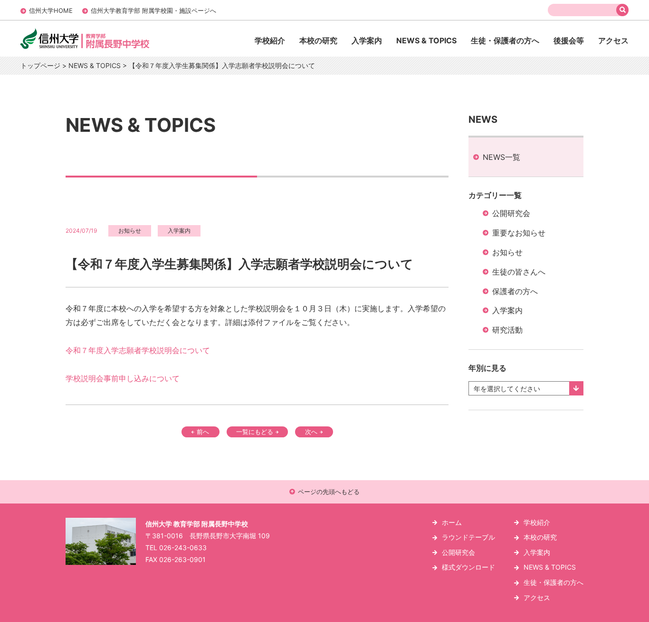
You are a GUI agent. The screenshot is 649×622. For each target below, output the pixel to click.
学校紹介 (270, 40)
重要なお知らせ (518, 232)
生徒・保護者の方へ (505, 40)
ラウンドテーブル (468, 537)
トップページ (40, 65)
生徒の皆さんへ (518, 271)
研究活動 (507, 330)
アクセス (613, 40)
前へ (203, 431)
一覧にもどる (254, 431)
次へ (311, 431)
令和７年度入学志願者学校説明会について (138, 350)
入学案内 (367, 40)
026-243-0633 (183, 547)
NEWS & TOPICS (426, 40)
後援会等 (569, 40)
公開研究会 (511, 213)
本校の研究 (318, 40)
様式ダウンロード (468, 567)
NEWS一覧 (501, 157)
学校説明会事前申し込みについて (123, 378)
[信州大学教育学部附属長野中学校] (105, 48)
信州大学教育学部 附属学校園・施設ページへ (153, 10)
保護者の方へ (515, 291)
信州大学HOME (51, 10)
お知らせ (507, 252)
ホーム (452, 522)
